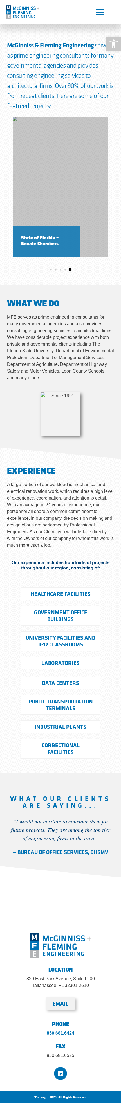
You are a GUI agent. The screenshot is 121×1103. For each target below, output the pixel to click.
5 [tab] (70, 270)
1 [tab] (51, 270)
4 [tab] (65, 270)
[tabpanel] (60, 187)
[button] (100, 12)
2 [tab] (56, 270)
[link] (113, 44)
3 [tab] (60, 270)
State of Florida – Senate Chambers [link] (40, 241)
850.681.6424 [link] (60, 1033)
